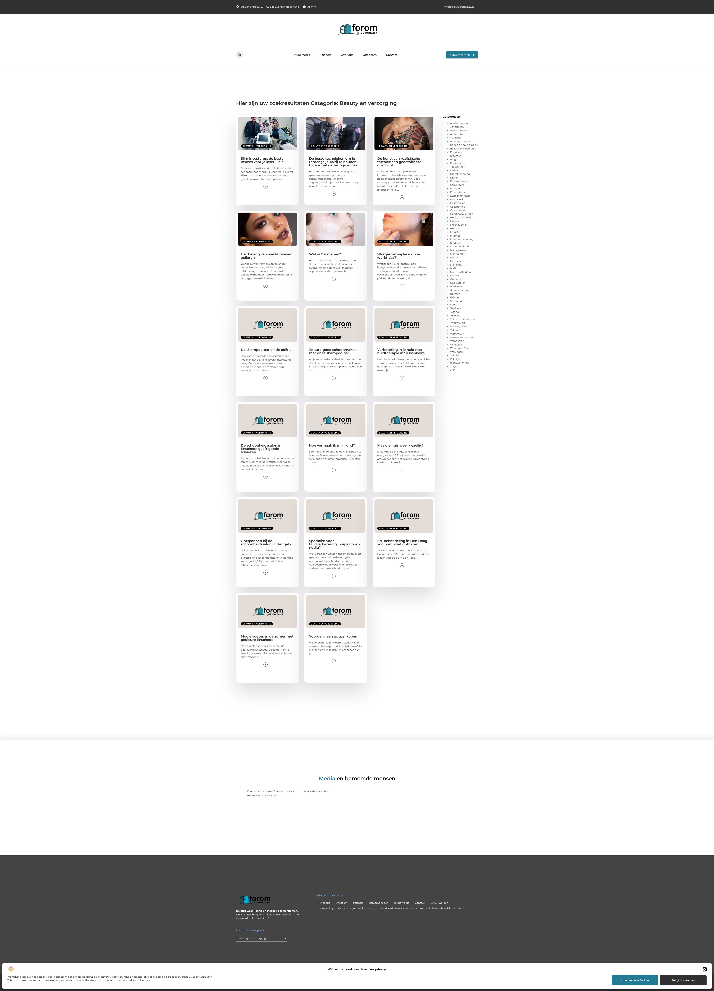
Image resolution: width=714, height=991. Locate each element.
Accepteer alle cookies (635, 980)
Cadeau (455, 170)
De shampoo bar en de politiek (267, 350)
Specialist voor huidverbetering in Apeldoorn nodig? (334, 544)
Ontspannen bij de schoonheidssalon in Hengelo (266, 542)
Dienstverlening (460, 173)
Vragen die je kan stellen (317, 791)
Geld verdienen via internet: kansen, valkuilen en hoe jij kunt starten (422, 908)
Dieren (454, 177)
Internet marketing (462, 239)
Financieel (456, 199)
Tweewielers (457, 322)
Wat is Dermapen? (325, 254)
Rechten (455, 293)
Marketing (456, 253)
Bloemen (455, 155)
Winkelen (456, 344)
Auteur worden (439, 902)
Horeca (454, 221)
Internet (455, 235)
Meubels (455, 260)
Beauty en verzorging (257, 146)
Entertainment (459, 192)
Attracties (455, 137)
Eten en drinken (460, 195)
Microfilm (456, 264)
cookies (65, 980)
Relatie (454, 297)
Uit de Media (301, 55)
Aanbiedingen (459, 123)
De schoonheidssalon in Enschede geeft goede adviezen (261, 448)
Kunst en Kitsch (459, 246)
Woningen (456, 351)
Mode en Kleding (460, 271)
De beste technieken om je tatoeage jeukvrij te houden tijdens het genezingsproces (333, 162)
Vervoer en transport (462, 337)
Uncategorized (459, 326)
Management (458, 250)
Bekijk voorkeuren (683, 980)
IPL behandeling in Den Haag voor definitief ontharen (402, 542)
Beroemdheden (378, 902)
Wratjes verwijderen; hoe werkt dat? (398, 256)
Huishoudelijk (458, 224)
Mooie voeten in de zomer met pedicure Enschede (267, 638)
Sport (453, 304)
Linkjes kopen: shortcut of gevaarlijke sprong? (348, 908)
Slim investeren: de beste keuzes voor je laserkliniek (263, 160)
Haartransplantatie (461, 213)
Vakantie (455, 330)
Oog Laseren (458, 282)
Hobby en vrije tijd (461, 217)
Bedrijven (456, 152)
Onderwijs (456, 279)
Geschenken (457, 202)
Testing (454, 311)
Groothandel (458, 210)
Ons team (370, 55)
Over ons (347, 55)
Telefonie (455, 308)
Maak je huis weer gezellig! (400, 445)
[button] (705, 969)
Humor (454, 228)
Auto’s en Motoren (461, 141)
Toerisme (455, 315)
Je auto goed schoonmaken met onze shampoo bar (333, 351)
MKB (453, 268)
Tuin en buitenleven (462, 319)
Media (454, 257)
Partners (325, 55)
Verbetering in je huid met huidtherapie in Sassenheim (401, 351)
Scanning (456, 300)
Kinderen (455, 242)
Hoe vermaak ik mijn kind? (332, 445)
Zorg (453, 366)
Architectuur (457, 134)
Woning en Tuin (459, 348)
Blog (453, 159)
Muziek (454, 275)
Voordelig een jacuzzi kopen (333, 636)
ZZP (452, 369)
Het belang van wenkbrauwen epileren (266, 256)
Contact (391, 55)
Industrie (455, 231)
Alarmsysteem (459, 130)
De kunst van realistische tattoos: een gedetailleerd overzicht (399, 162)
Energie (455, 188)
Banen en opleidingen (464, 144)
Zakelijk (455, 355)
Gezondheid (457, 206)
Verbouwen (457, 333)
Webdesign (457, 340)
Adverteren (457, 126)
